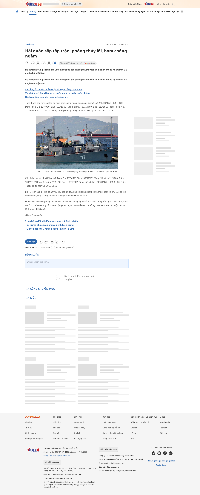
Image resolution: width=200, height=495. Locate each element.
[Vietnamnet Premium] (33, 418)
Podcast (163, 427)
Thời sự (32, 11)
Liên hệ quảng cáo (108, 449)
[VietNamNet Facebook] (153, 454)
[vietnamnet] (33, 5)
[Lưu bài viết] (49, 63)
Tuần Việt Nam (134, 4)
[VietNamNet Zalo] (171, 454)
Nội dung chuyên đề (140, 422)
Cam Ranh (45, 247)
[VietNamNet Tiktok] (165, 454)
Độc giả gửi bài (168, 461)
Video (162, 417)
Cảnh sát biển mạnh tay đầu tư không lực (46, 97)
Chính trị (24, 11)
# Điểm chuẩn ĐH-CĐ (71, 4)
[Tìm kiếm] (173, 4)
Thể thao (92, 11)
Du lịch (167, 11)
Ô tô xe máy (79, 427)
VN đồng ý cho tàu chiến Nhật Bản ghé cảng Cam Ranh (53, 89)
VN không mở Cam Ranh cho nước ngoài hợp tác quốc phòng (57, 93)
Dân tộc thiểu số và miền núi (144, 417)
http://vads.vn (112, 467)
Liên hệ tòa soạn (52, 462)
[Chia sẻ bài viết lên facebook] (27, 63)
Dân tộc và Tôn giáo (59, 11)
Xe (148, 11)
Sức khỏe (129, 11)
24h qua (163, 433)
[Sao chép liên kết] (43, 63)
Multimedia (165, 422)
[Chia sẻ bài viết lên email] (38, 63)
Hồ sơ (133, 433)
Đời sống (119, 11)
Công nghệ (140, 11)
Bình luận (31, 241)
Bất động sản (156, 11)
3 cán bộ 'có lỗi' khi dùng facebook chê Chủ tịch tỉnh (52, 221)
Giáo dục (74, 11)
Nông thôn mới (109, 438)
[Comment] (54, 63)
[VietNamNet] (17, 11)
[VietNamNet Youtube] (159, 454)
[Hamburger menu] (182, 11)
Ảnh (132, 438)
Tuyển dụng (161, 465)
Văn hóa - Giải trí (106, 11)
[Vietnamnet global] (149, 5)
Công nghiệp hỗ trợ (111, 427)
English (134, 427)
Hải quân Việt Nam (64, 247)
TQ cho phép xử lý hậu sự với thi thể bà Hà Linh (50, 229)
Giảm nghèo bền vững (112, 433)
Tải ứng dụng (154, 461)
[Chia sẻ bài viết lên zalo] (33, 63)
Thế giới (83, 11)
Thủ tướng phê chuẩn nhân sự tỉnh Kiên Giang (49, 225)
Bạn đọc (175, 11)
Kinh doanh (43, 11)
